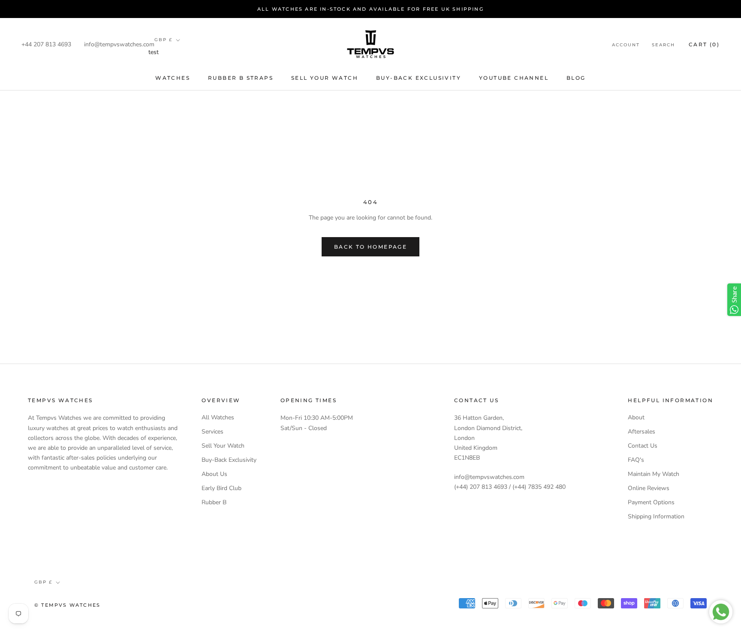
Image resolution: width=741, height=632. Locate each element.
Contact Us (642, 446)
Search (663, 45)
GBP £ (163, 39)
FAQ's (636, 460)
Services (212, 431)
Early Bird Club (221, 488)
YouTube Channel (513, 78)
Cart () (704, 44)
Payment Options (651, 502)
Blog (576, 78)
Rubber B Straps (240, 78)
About (636, 417)
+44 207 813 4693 (46, 44)
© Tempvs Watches (67, 605)
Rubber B (214, 502)
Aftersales (641, 431)
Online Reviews (648, 488)
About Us (214, 474)
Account (626, 45)
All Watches (218, 417)
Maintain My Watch (653, 474)
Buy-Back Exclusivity (418, 78)
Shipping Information (656, 516)
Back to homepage (370, 247)
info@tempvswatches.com (119, 44)
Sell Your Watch (324, 78)
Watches (172, 78)
